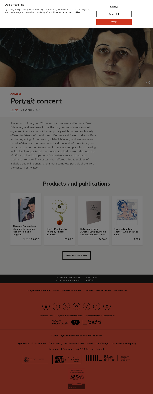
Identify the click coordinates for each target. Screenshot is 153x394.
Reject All (114, 14)
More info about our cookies (66, 12)
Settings (114, 6)
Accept (113, 21)
